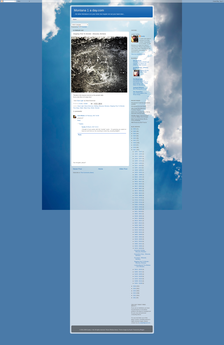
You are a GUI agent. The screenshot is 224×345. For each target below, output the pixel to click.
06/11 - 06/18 (138, 211)
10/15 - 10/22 (138, 172)
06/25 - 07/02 (138, 207)
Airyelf (130, 329)
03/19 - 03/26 (138, 239)
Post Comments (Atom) (87, 172)
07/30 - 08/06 (138, 195)
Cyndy (84, 127)
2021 (134, 140)
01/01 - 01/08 (138, 283)
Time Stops (76, 108)
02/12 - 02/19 (138, 269)
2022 (134, 138)
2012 (134, 295)
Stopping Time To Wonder (117, 106)
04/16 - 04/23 (138, 230)
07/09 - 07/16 (138, 202)
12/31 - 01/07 (138, 151)
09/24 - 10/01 (138, 177)
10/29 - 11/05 (138, 170)
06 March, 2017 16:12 (92, 127)
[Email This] (94, 104)
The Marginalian (138, 79)
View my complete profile (138, 54)
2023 (134, 136)
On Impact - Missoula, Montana (140, 258)
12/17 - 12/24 (138, 156)
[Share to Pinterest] (101, 104)
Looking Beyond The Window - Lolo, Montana (142, 266)
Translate (84, 27)
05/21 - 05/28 (138, 218)
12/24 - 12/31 (138, 154)
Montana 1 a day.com (89, 10)
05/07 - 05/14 (138, 223)
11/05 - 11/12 (138, 167)
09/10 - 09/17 (138, 181)
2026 (134, 129)
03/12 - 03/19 (138, 241)
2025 (134, 131)
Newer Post (77, 169)
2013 (134, 293)
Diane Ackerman (89, 106)
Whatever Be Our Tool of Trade (144, 71)
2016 (134, 286)
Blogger (142, 329)
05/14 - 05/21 (138, 220)
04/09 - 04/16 (138, 232)
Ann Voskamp (137, 60)
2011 (134, 297)
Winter (92, 108)
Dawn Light (80, 100)
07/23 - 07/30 (138, 197)
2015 (134, 288)
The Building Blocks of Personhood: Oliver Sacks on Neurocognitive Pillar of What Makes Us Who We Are (140, 83)
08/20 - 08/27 (138, 188)
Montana (107, 106)
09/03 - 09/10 (138, 184)
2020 (134, 142)
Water (81, 108)
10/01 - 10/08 (138, 174)
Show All (149, 96)
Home (74, 19)
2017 (134, 149)
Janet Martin (81, 115)
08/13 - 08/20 (138, 190)
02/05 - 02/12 (138, 272)
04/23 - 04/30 (138, 227)
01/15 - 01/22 (138, 278)
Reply (78, 120)
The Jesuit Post (137, 91)
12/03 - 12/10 (138, 161)
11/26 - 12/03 (138, 163)
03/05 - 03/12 (138, 243)
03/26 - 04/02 (138, 237)
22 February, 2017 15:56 (92, 115)
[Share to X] (98, 104)
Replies (81, 124)
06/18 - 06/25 (138, 209)
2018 (134, 147)
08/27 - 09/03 (138, 186)
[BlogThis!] (96, 104)
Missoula (101, 106)
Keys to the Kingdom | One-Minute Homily (140, 94)
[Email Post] (91, 103)
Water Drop (87, 108)
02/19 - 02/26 (138, 248)
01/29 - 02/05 (138, 274)
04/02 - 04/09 (138, 234)
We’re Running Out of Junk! (140, 89)
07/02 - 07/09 (138, 204)
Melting (96, 106)
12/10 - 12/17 (138, 158)
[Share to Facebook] (99, 104)
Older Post (123, 169)
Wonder (97, 108)
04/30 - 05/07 (138, 225)
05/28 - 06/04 (138, 216)
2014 (134, 290)
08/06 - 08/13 (138, 193)
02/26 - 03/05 (138, 246)
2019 (134, 145)
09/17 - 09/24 (138, 179)
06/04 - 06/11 (138, 213)
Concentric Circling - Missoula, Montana (140, 251)
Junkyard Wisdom (138, 87)
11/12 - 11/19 (138, 165)
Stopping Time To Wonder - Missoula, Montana (141, 262)
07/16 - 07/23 (138, 200)
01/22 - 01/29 (138, 276)
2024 (134, 133)
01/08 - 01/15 (138, 281)
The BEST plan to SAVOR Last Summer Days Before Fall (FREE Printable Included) (141, 63)
